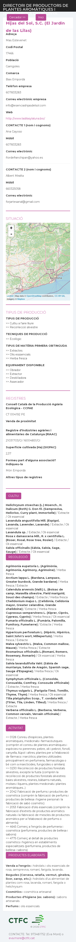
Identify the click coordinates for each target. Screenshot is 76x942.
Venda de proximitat (21, 421)
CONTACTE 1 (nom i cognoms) (28, 125)
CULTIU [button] (13, 496)
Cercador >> (17, 17)
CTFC (43, 926)
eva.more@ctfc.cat (22, 938)
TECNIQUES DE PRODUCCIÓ (26, 334)
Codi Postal (14, 47)
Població (12, 60)
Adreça (11, 34)
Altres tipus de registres (24, 477)
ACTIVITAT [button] (15, 728)
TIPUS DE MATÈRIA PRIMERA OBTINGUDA (36, 345)
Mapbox (21, 298)
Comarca (12, 73)
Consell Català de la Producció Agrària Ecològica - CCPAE (34, 406)
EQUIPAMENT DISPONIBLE (25, 365)
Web (9, 112)
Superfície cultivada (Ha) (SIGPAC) (31, 447)
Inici (41, 17)
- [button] (11, 234)
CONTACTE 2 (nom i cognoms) (28, 169)
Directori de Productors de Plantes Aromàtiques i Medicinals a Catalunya (35, 7)
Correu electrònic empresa (26, 99)
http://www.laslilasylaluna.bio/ (25, 118)
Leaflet (10, 295)
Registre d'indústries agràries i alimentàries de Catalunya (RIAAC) (31, 432)
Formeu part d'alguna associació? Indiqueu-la (31, 462)
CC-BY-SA (60, 295)
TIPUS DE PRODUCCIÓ (22, 318)
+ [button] (11, 227)
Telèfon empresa (19, 86)
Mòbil (10, 138)
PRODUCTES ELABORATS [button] (26, 855)
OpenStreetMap (34, 295)
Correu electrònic (19, 151)
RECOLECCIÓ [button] (18, 557)
